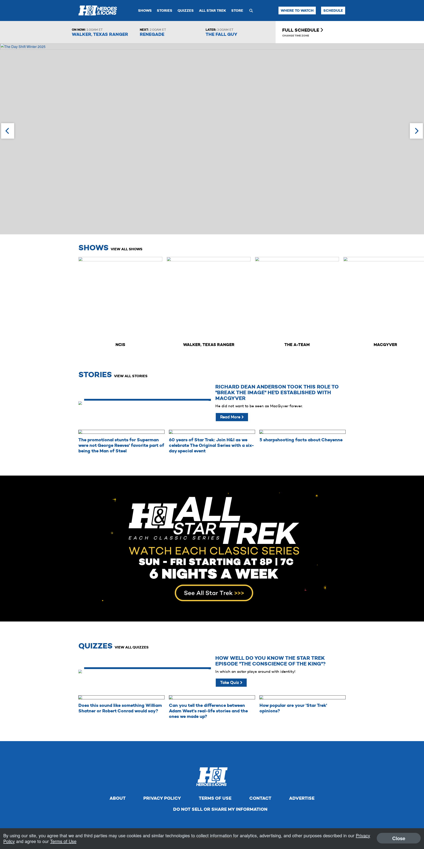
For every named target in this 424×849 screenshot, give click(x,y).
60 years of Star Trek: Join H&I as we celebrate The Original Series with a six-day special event (211, 445)
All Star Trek (212, 10)
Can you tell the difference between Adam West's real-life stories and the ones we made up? (208, 710)
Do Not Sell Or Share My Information (220, 809)
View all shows (126, 249)
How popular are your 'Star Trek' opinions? (293, 708)
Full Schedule (301, 30)
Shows (145, 10)
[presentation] (7, 131)
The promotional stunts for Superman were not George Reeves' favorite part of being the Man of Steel (121, 445)
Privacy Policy (162, 798)
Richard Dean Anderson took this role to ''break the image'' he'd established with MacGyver (277, 392)
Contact (260, 798)
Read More (230, 417)
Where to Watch (297, 10)
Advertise (301, 798)
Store (237, 10)
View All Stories (131, 376)
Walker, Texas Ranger (100, 34)
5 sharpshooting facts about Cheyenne (301, 440)
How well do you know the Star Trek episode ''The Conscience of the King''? (270, 661)
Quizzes (186, 10)
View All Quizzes (132, 647)
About (118, 798)
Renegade (152, 34)
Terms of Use (215, 798)
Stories (164, 10)
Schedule (333, 10)
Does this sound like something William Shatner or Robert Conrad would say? (120, 708)
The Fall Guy (221, 34)
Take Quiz (230, 682)
